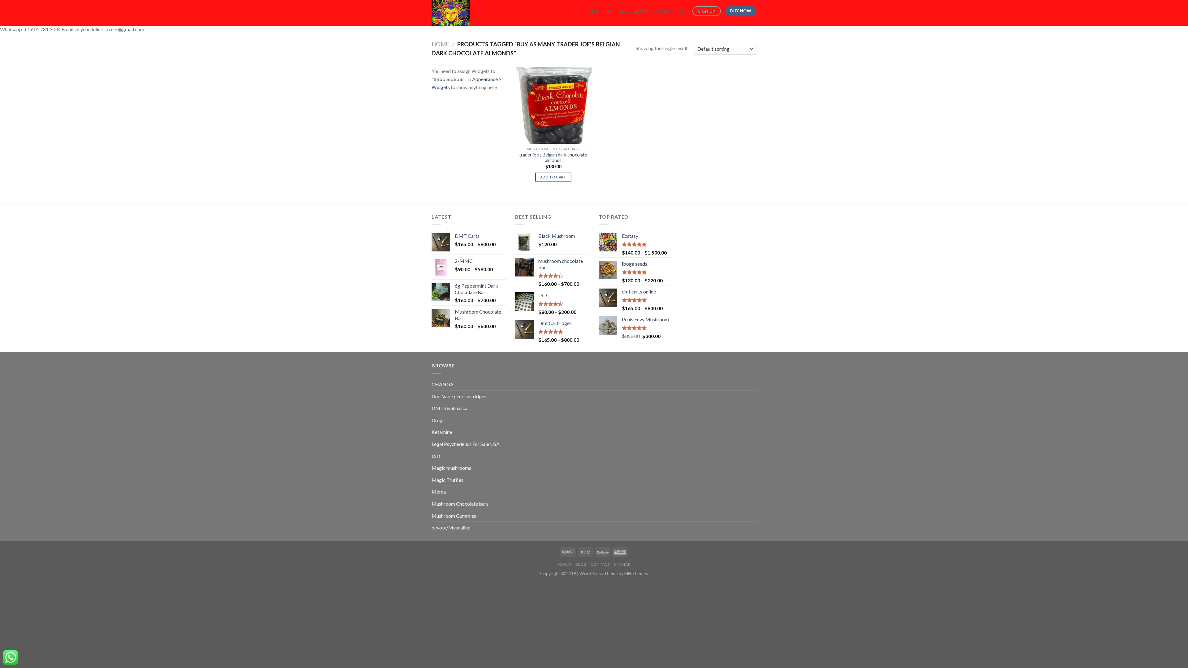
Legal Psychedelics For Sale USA (466, 444)
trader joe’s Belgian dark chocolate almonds (553, 157)
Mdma (439, 492)
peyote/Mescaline (451, 527)
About (641, 11)
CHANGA (443, 384)
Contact (663, 11)
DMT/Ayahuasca (449, 408)
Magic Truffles (447, 480)
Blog (624, 11)
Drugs (438, 420)
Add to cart (553, 177)
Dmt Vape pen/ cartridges (459, 396)
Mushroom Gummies (454, 516)
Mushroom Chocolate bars (460, 504)
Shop (608, 11)
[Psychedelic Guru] (467, 13)
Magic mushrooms (451, 468)
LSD (436, 456)
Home (591, 11)
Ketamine (442, 432)
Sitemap (622, 564)
